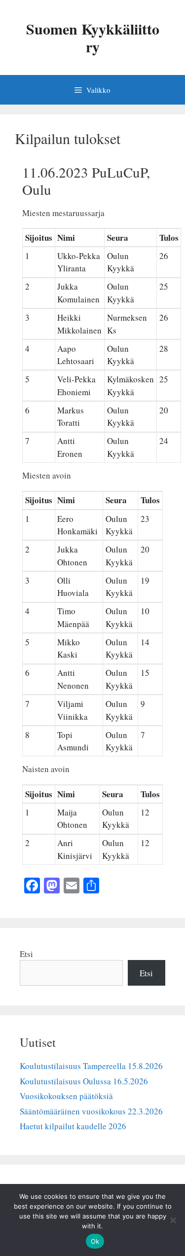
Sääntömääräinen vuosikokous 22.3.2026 (91, 1111)
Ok (95, 1241)
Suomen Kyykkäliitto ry (92, 37)
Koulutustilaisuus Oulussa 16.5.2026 (84, 1081)
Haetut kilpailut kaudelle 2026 (73, 1126)
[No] (173, 1220)
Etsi (26, 954)
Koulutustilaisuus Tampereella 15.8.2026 (91, 1065)
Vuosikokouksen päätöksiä (66, 1096)
